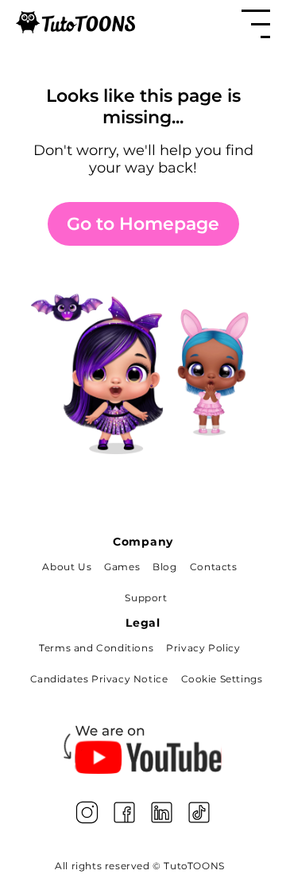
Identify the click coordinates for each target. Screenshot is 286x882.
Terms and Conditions (96, 648)
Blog (164, 567)
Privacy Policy (203, 648)
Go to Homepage (143, 224)
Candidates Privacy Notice (99, 679)
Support (146, 598)
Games (122, 567)
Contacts (214, 567)
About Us (66, 567)
